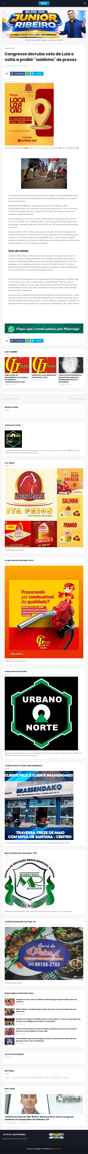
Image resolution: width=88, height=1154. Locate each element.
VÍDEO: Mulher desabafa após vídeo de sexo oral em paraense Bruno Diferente (46, 1010)
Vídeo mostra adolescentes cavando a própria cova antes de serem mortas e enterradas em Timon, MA (46, 1030)
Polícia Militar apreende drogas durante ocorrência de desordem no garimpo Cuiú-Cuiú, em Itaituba (46, 1040)
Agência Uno (57, 1149)
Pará (46, 1077)
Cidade (14, 1077)
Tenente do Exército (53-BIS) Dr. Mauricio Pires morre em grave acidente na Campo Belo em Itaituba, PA (39, 1118)
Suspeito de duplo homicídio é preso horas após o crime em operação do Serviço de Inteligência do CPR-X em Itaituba (48, 1020)
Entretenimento (25, 1077)
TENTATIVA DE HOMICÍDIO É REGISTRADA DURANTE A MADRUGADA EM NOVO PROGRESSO (70, 378)
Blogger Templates (43, 1149)
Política (66, 1077)
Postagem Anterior (10, 399)
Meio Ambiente (38, 1077)
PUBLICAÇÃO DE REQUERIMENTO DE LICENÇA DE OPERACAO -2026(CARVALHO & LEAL (16, 378)
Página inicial (10, 48)
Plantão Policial (56, 1077)
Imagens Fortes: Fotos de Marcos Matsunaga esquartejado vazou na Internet (46, 1000)
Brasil (7, 1077)
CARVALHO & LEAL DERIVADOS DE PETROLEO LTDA (44, 376)
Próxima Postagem (77, 399)
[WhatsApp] (28, 74)
